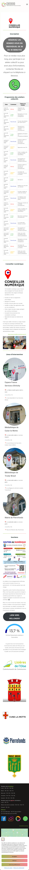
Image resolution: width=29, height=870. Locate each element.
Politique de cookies (8, 867)
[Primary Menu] (27, 4)
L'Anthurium (10, 3)
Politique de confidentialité (18, 867)
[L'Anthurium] (3, 4)
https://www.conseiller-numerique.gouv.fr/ (17, 334)
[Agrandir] (24, 542)
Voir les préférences (14, 864)
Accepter (14, 856)
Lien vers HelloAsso (14, 617)
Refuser (14, 860)
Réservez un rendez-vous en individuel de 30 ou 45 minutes (14, 45)
